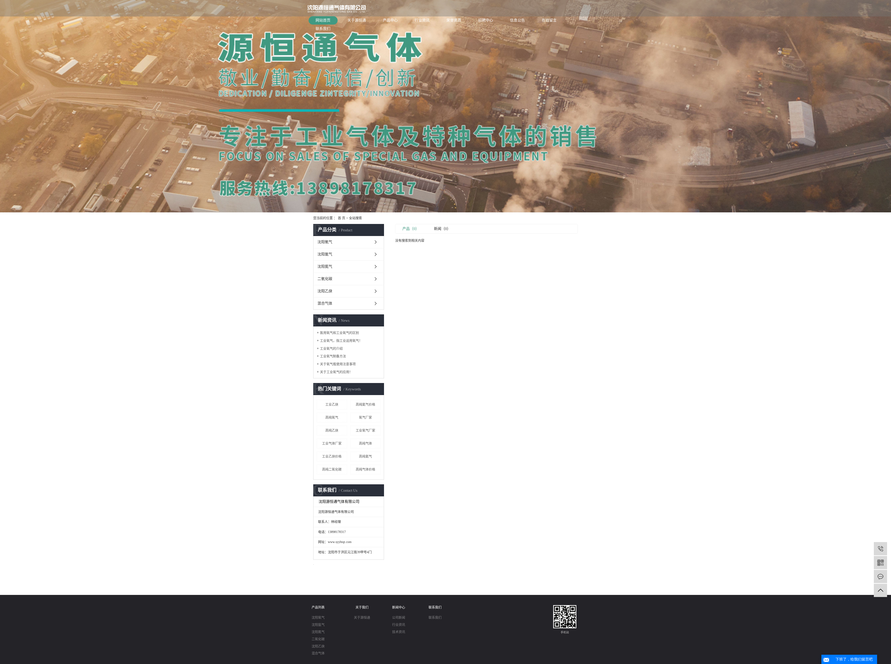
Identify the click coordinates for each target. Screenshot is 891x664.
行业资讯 (422, 20)
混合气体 (324, 303)
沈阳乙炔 (324, 291)
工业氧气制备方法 (333, 356)
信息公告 (517, 20)
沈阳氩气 (324, 254)
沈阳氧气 (324, 242)
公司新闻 (398, 617)
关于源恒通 (356, 20)
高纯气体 (365, 443)
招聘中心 (485, 20)
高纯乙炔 (331, 430)
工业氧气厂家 (365, 430)
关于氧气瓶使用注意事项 (338, 364)
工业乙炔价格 (332, 456)
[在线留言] (880, 576)
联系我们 (323, 29)
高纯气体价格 (365, 469)
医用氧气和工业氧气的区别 (339, 333)
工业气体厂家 (332, 443)
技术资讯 (398, 632)
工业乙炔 (331, 404)
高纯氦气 (365, 456)
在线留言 (549, 20)
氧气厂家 (365, 417)
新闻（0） (442, 229)
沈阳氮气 (324, 266)
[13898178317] (880, 548)
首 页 (341, 218)
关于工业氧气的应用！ (336, 372)
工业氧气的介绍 (331, 348)
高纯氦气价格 (365, 404)
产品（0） (410, 229)
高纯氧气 (331, 417)
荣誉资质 (453, 20)
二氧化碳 (324, 279)
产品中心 (390, 20)
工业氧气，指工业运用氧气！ (341, 340)
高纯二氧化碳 (332, 469)
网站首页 (323, 20)
